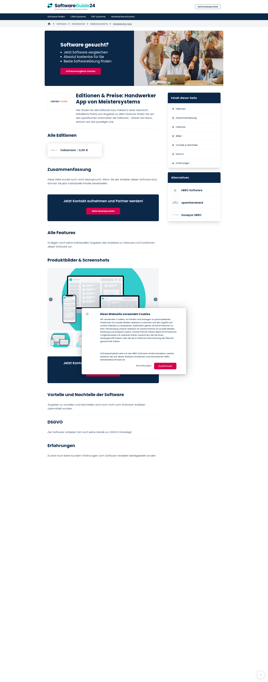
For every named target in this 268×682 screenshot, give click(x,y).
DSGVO (180, 154)
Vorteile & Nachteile (187, 145)
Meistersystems (99, 23)
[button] (155, 299)
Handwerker (78, 23)
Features (181, 127)
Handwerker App (122, 23)
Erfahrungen (182, 163)
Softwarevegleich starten (80, 71)
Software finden (56, 16)
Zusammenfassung (186, 117)
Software (62, 23)
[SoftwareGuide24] (71, 6)
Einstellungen (143, 365)
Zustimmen (165, 366)
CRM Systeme (78, 16)
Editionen (181, 108)
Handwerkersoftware (123, 16)
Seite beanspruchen (208, 6)
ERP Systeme (98, 16)
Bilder (179, 136)
